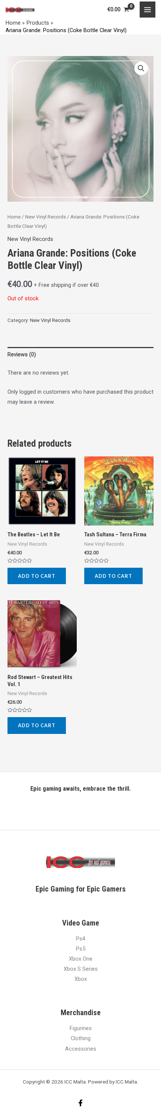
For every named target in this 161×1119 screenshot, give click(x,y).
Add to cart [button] (36, 576)
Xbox (81, 979)
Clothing (81, 1038)
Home (14, 217)
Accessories (80, 1048)
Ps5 (80, 948)
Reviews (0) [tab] (21, 354)
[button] (141, 68)
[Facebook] (80, 1103)
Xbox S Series (81, 968)
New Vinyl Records (45, 217)
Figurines (81, 1028)
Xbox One (80, 958)
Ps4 (80, 938)
